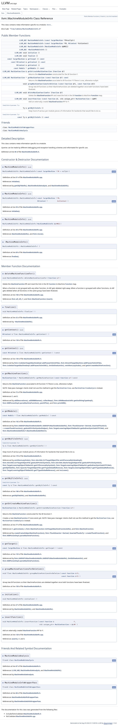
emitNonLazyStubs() (73, 365)
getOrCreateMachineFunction (40, 71)
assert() (15, 639)
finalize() (15, 256)
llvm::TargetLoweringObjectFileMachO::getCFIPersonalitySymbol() (29, 465)
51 (17, 177)
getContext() (19, 529)
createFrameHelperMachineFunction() (29, 533)
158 (17, 586)
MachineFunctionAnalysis (85, 388)
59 (17, 207)
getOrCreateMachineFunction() (98, 365)
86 (17, 693)
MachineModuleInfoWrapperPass (21, 127)
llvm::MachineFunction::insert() (40, 299)
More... (49, 25)
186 (17, 491)
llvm (2, 13)
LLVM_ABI (23, 40)
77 (17, 525)
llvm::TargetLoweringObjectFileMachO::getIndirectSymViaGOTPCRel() (76, 428)
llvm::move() (38, 234)
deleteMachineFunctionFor (39, 93)
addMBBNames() (35, 400)
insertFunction (34, 99)
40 (17, 230)
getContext (32, 62)
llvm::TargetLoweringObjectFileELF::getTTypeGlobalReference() (89, 468)
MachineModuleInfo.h (30, 152)
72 (17, 392)
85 (15, 152)
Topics (25, 9)
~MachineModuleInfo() (23, 322)
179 (17, 456)
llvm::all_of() (16, 299)
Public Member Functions (91, 16)
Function (57, 71)
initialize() (16, 181)
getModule (32, 68)
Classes (45, 9)
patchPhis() (44, 403)
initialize (32, 53)
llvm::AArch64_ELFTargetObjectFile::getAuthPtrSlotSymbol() (26, 463)
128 (17, 635)
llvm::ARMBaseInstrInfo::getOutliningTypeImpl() (73, 400)
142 (17, 421)
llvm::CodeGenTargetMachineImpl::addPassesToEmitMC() (25, 365)
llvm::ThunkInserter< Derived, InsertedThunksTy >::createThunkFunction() (75, 533)
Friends (102, 16)
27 (17, 605)
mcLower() (64, 470)
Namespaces (34, 9)
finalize (31, 56)
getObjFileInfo (34, 108)
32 (17, 317)
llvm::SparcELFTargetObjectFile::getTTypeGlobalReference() (39, 468)
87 (17, 666)
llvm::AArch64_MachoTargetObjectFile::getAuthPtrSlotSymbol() (76, 463)
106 (17, 295)
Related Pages (16, 9)
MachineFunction (18, 71)
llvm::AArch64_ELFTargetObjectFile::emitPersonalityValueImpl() (56, 460)
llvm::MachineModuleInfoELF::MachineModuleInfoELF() (24, 431)
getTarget (32, 59)
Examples (63, 9)
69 (17, 252)
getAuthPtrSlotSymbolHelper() (36, 428)
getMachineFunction (36, 78)
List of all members (111, 16)
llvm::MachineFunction (84, 529)
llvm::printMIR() (59, 403)
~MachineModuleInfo (36, 50)
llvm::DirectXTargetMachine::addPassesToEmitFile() (81, 363)
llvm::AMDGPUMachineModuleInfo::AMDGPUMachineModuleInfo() (40, 426)
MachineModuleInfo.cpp (32, 177)
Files (53, 9)
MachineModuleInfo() (59, 186)
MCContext (72, 43)
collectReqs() (48, 400)
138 (17, 340)
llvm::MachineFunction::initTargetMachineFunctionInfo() (48, 529)
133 (17, 554)
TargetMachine (57, 40)
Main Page (5, 9)
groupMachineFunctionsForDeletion (42, 84)
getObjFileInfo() (20, 186)
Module (22, 68)
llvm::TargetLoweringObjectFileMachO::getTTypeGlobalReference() (29, 470)
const (47, 40)
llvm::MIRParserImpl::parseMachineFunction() (21, 403)
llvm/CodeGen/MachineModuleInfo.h (25, 29)
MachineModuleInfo (13, 13)
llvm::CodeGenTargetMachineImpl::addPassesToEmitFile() (37, 363)
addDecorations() (21, 400)
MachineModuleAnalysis (18, 130)
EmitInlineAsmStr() (56, 365)
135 (17, 359)
